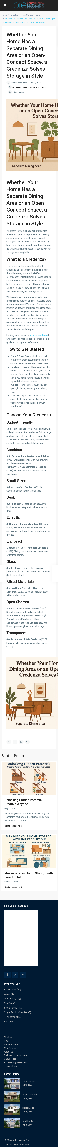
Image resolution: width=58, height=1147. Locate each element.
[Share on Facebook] (8, 742)
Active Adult (10, 989)
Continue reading (12, 826)
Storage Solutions (33, 15)
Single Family (10, 1008)
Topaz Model (28, 1081)
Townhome (9, 1017)
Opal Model (27, 1121)
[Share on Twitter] (15, 742)
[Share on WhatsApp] (21, 742)
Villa (6, 1021)
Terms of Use (10, 1066)
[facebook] (7, 975)
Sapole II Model (29, 1094)
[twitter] (15, 975)
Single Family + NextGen (16, 1012)
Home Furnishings (17, 15)
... (27, 820)
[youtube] (23, 975)
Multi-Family (10, 998)
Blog (6, 1041)
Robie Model (28, 1108)
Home (4, 15)
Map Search (10, 1048)
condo (7, 994)
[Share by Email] (27, 742)
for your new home (38, 335)
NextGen (8, 1003)
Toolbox (8, 1037)
